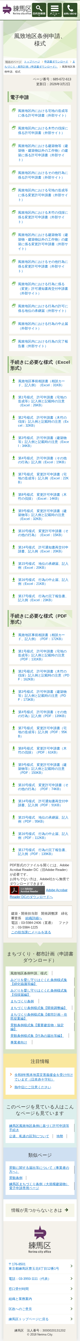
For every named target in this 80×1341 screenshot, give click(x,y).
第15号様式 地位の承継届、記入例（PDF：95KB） (43, 819)
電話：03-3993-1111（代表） (30, 1279)
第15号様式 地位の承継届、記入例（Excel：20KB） (43, 565)
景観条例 (15, 1178)
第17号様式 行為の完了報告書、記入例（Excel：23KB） (43, 598)
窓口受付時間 (19, 1289)
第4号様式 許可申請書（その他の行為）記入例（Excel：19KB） (43, 460)
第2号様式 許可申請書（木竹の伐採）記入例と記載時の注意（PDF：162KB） (43, 675)
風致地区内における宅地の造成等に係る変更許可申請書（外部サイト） (43, 194)
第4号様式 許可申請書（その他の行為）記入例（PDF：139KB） (43, 714)
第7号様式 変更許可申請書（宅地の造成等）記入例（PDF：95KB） (42, 732)
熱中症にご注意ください (32, 1087)
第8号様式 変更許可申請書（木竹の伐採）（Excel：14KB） (42, 496)
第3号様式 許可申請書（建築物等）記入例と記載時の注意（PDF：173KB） (42, 695)
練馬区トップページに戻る (29, 1319)
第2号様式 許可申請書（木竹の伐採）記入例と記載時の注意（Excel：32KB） (43, 421)
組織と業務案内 (20, 1299)
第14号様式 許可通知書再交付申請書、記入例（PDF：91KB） (43, 803)
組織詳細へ (33, 918)
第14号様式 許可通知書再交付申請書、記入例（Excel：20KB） (43, 549)
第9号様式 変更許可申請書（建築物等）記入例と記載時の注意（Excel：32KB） (42, 515)
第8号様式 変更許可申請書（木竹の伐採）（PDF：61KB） (42, 750)
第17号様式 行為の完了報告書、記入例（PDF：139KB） (43, 852)
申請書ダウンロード (56, 61)
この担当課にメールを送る (31, 932)
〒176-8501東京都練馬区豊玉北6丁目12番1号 (34, 1266)
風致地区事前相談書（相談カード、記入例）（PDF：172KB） (41, 637)
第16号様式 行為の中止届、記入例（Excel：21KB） (43, 582)
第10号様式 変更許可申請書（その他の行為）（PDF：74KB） (43, 787)
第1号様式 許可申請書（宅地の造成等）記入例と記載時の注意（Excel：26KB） (42, 401)
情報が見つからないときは (36, 1210)
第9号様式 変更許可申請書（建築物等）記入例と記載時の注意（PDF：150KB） (42, 768)
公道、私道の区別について (29, 1136)
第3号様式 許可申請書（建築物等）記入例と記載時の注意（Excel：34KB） (43, 442)
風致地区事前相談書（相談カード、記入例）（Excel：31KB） (41, 383)
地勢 (59, 1136)
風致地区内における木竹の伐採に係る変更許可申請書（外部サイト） (43, 217)
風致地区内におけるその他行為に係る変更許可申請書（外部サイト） (43, 266)
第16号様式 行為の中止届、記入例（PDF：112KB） (43, 836)
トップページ (32, 61)
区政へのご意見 (20, 1309)
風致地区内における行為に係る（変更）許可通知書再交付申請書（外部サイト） (43, 288)
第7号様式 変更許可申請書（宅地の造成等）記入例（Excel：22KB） (43, 478)
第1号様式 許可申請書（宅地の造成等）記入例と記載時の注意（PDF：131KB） (42, 655)
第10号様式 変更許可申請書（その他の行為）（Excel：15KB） (43, 533)
